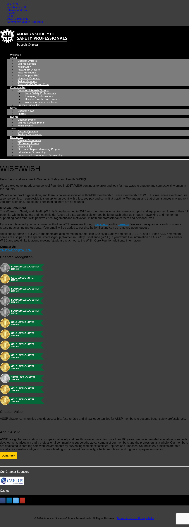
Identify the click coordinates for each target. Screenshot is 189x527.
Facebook (101, 224)
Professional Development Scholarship (40, 155)
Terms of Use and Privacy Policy (135, 518)
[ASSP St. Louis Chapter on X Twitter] (16, 500)
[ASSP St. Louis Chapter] (94, 38)
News (13, 107)
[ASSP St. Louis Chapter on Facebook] (3, 500)
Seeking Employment (30, 134)
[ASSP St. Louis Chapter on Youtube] (22, 500)
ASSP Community (17, 18)
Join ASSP (13, 4)
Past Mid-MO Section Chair (33, 84)
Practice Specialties (29, 104)
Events (11, 12)
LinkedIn (123, 224)
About (13, 57)
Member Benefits (17, 7)
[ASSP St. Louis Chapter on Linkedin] (9, 500)
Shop (10, 15)
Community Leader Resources (25, 21)
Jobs (13, 128)
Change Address (17, 9)
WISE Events (25, 125)
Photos (22, 113)
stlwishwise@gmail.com (16, 250)
